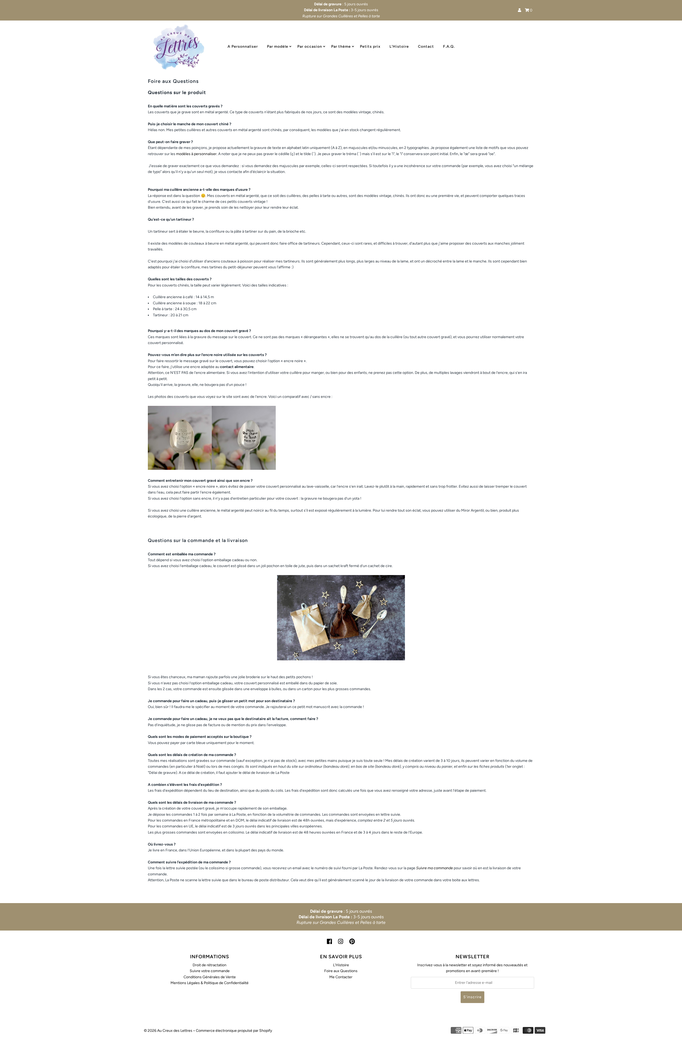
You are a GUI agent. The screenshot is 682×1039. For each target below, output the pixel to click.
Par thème (341, 46)
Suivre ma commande (434, 868)
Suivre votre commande (210, 971)
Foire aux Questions (341, 971)
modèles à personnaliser (196, 154)
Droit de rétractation (209, 965)
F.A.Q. (449, 46)
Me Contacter (340, 977)
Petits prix (370, 46)
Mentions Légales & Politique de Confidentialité (209, 983)
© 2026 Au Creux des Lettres (168, 1030)
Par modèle (277, 46)
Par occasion (309, 46)
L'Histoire (399, 46)
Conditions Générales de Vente (210, 977)
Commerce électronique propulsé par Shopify (234, 1030)
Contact (426, 46)
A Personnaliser (243, 46)
